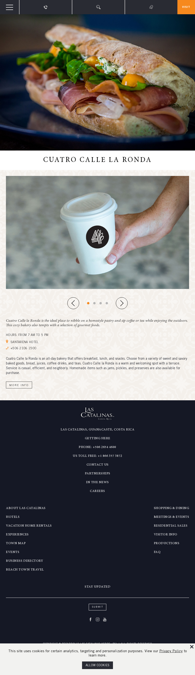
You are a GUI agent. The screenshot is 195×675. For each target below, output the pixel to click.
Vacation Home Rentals (29, 526)
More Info (19, 385)
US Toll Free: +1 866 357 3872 (97, 456)
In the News (97, 482)
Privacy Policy (171, 651)
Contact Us (98, 465)
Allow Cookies (97, 665)
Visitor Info (165, 534)
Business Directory (24, 561)
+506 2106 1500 (23, 348)
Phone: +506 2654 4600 (97, 447)
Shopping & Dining (171, 508)
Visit (186, 7)
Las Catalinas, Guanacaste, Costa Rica (98, 429)
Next (122, 303)
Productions (167, 543)
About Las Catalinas (26, 508)
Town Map (16, 543)
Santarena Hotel (24, 342)
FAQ (157, 552)
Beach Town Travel (25, 569)
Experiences (17, 534)
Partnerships (97, 473)
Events (12, 552)
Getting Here (97, 438)
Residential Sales (171, 526)
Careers (97, 491)
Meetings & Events (171, 517)
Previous (73, 303)
